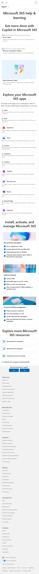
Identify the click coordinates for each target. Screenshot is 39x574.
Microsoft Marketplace (7, 516)
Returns (4, 419)
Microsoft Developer (7, 503)
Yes (14, 370)
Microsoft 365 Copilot (7, 488)
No (25, 370)
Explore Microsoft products (8, 398)
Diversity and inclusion (7, 546)
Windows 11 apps (6, 401)
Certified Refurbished (7, 425)
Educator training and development (10, 455)
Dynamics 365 (5, 476)
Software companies (7, 519)
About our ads (18, 570)
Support (4, 7)
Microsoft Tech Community (8, 512)
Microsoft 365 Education (7, 449)
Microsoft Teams (6, 485)
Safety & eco (5, 570)
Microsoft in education (7, 440)
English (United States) (10, 557)
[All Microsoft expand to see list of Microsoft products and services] (2, 2)
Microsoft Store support (7, 416)
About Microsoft (6, 533)
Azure (3, 500)
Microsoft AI (5, 470)
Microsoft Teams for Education (9, 446)
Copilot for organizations (8, 392)
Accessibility (5, 549)
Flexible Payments (6, 431)
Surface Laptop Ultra (7, 386)
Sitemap (4, 567)
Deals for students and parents (9, 458)
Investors (4, 543)
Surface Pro (4, 380)
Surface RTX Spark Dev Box (8, 389)
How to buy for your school (8, 452)
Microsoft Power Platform (8, 482)
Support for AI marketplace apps (9, 509)
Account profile (5, 410)
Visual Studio (5, 522)
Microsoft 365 (5, 479)
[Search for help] (6, 2)
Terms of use (24, 567)
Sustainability (5, 552)
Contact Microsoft (11, 567)
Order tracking (5, 422)
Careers (4, 530)
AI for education (6, 461)
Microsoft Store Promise (7, 428)
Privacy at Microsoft (6, 540)
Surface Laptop (5, 383)
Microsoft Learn (5, 506)
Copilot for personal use (7, 395)
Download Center (6, 413)
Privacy (18, 567)
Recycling (11, 570)
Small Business (5, 492)
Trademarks (31, 567)
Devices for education (7, 443)
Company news (5, 536)
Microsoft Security (6, 473)
